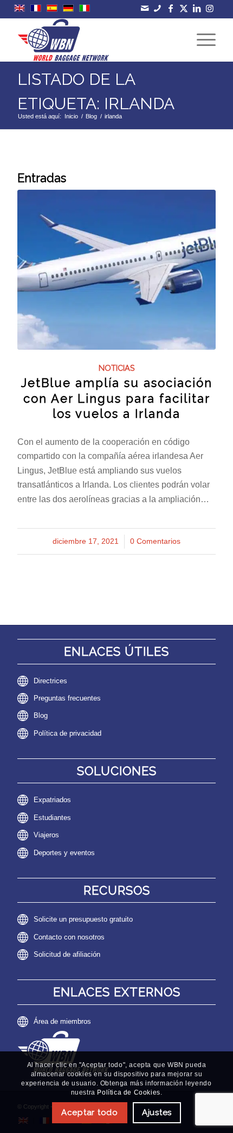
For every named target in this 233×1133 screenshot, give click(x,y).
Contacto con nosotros (69, 937)
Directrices (50, 681)
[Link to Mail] (144, 8)
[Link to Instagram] (209, 8)
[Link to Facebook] (170, 8)
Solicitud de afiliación (67, 954)
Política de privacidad (67, 733)
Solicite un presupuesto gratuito (83, 919)
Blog (41, 715)
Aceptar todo (89, 1112)
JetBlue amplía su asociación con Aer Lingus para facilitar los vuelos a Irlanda (116, 398)
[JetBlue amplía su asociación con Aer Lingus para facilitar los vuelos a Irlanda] (116, 269)
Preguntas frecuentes (67, 698)
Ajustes (157, 1112)
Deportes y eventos (64, 853)
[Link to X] (183, 8)
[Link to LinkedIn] (196, 8)
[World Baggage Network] (96, 40)
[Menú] (201, 40)
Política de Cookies (128, 1092)
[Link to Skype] (157, 8)
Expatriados (52, 800)
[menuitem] (201, 40)
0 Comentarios (155, 541)
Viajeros (46, 835)
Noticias (117, 367)
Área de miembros (62, 1021)
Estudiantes (52, 818)
